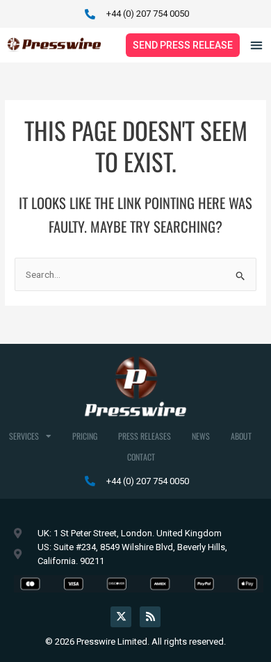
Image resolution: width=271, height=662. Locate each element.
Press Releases (144, 436)
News (201, 436)
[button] (256, 44)
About (241, 436)
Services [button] (24, 436)
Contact (141, 457)
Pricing (84, 436)
